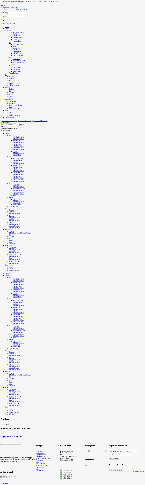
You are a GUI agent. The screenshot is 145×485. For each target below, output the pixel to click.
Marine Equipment (14, 116)
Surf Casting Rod (18, 55)
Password (4, 16)
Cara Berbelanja (41, 454)
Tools (10, 112)
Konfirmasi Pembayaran (43, 458)
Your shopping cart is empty (9, 7)
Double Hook (17, 71)
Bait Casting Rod (18, 44)
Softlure (11, 78)
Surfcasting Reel (18, 37)
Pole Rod (15, 50)
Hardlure (11, 76)
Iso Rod (15, 46)
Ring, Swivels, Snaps (15, 105)
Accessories (8, 100)
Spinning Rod (17, 53)
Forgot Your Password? (8, 23)
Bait (6, 75)
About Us (39, 451)
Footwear (12, 98)
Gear (6, 110)
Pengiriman (39, 460)
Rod (10, 43)
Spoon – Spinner (14, 85)
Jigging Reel (16, 34)
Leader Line (16, 59)
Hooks (11, 66)
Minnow (11, 82)
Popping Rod (17, 52)
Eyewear (11, 92)
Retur (37, 462)
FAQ (37, 469)
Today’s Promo (9, 117)
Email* (111, 455)
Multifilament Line (18, 62)
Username (4, 12)
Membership (40, 453)
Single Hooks (17, 68)
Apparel (7, 87)
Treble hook (16, 69)
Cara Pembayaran (41, 456)
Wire (14, 64)
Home (7, 27)
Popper (11, 84)
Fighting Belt (13, 101)
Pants (10, 96)
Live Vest (12, 103)
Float (10, 107)
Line (10, 57)
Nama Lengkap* (114, 451)
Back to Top (4, 483)
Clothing (11, 89)
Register (18, 436)
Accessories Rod (14, 108)
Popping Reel (17, 41)
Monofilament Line (19, 60)
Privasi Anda (40, 467)
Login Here (6, 436)
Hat (10, 91)
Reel (10, 30)
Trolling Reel (17, 39)
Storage (11, 114)
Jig (9, 80)
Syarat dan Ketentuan (42, 465)
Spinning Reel (17, 36)
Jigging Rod (16, 48)
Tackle (7, 28)
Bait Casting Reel (18, 32)
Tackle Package (13, 73)
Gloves (11, 94)
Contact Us (39, 470)
